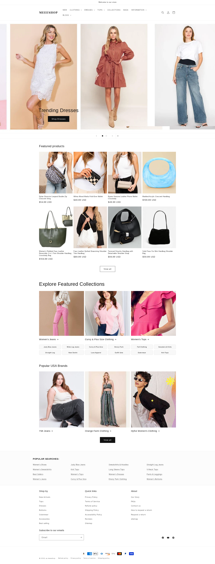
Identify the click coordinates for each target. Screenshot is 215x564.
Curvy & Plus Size (96, 347)
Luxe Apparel (96, 353)
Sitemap (88, 523)
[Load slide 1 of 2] (102, 136)
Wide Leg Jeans (73, 347)
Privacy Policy (91, 497)
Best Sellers (38, 474)
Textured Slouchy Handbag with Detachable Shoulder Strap (120, 252)
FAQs (133, 501)
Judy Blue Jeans (50, 347)
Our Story (135, 497)
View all (107, 269)
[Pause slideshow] (118, 136)
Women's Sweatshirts (42, 469)
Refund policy (91, 506)
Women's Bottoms (154, 479)
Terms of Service (92, 501)
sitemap (134, 519)
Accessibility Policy (93, 514)
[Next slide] (112, 136)
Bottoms (42, 510)
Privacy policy (76, 558)
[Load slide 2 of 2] (106, 136)
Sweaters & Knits (165, 347)
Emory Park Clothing (118, 479)
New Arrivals (44, 497)
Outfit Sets (119, 353)
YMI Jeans (44, 431)
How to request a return (141, 510)
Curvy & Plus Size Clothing (99, 339)
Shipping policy (103, 558)
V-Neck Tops (152, 469)
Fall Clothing (142, 347)
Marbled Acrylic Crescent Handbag (156, 196)
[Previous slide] (96, 136)
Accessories (44, 519)
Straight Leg (50, 353)
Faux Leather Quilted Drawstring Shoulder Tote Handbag (90, 252)
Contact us (136, 506)
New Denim (73, 353)
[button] (75, 10)
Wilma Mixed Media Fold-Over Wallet (88, 196)
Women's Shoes (40, 464)
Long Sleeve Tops (117, 469)
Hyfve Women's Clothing (144, 431)
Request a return (138, 514)
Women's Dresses (116, 474)
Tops (41, 501)
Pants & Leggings (154, 474)
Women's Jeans (47, 339)
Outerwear (142, 353)
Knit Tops (164, 353)
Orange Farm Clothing (97, 431)
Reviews (88, 519)
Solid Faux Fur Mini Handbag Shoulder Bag (157, 252)
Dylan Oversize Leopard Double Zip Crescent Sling (53, 198)
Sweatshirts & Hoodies (119, 464)
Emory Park (119, 347)
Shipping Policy (92, 510)
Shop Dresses (107, 119)
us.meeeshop (50, 558)
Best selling (44, 523)
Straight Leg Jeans (155, 464)
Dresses (42, 506)
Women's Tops (138, 339)
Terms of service (89, 558)
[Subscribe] (81, 537)
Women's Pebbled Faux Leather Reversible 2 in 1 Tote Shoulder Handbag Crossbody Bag (55, 253)
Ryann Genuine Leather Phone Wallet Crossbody (122, 198)
